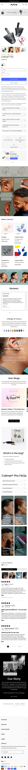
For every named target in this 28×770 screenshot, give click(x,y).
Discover (4, 724)
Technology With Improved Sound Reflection (11, 125)
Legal (3, 739)
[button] (23, 4)
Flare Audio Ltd (7, 763)
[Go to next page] (22, 646)
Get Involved (5, 729)
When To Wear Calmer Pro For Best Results (11, 120)
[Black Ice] (2, 65)
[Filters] (22, 569)
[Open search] (19, 569)
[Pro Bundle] (5, 155)
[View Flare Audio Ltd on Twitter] (11, 757)
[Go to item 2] (12, 575)
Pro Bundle (13, 154)
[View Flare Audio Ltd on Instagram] (2, 757)
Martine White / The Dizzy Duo (13, 409)
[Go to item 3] (19, 575)
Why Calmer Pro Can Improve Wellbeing (12, 130)
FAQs (2, 734)
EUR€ (4, 761)
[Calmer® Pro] (4, 50)
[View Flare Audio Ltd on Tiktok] (5, 757)
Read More (14, 696)
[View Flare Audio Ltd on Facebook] (8, 757)
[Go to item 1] (5, 575)
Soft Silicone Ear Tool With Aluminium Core (12, 114)
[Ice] (5, 65)
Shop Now (4, 241)
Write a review (9, 569)
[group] (14, 1)
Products (4, 720)
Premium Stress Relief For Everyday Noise (11, 108)
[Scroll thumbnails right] (25, 575)
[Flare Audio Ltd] (14, 4)
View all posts (14, 421)
